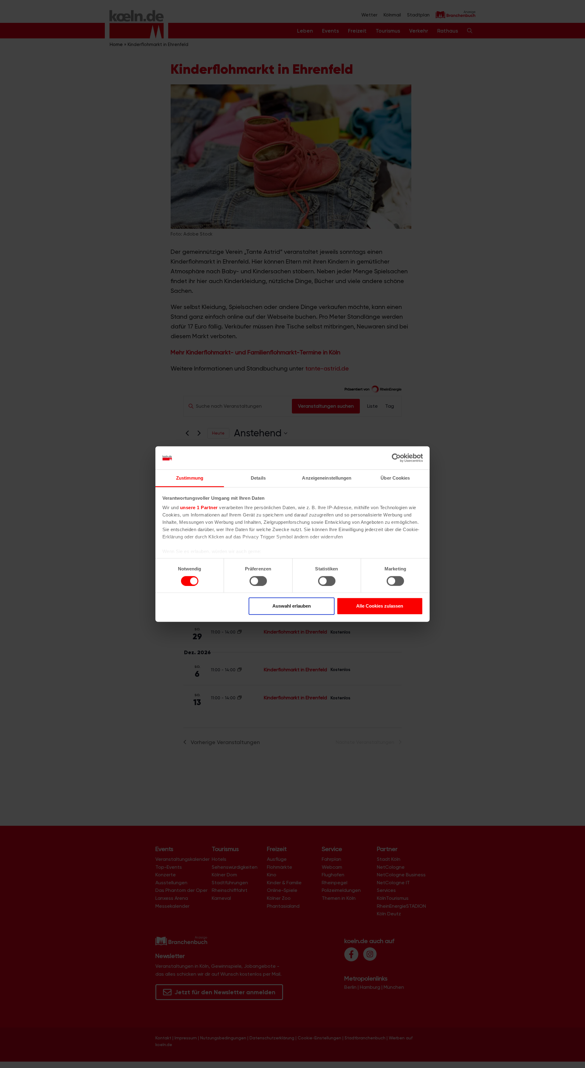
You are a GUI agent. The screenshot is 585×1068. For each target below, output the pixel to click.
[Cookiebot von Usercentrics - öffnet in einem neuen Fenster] (396, 458)
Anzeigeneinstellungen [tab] (326, 478)
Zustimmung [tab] (189, 478)
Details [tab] (258, 478)
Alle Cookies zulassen (379, 606)
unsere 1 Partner (199, 507)
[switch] (258, 581)
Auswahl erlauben (291, 606)
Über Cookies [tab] (395, 478)
